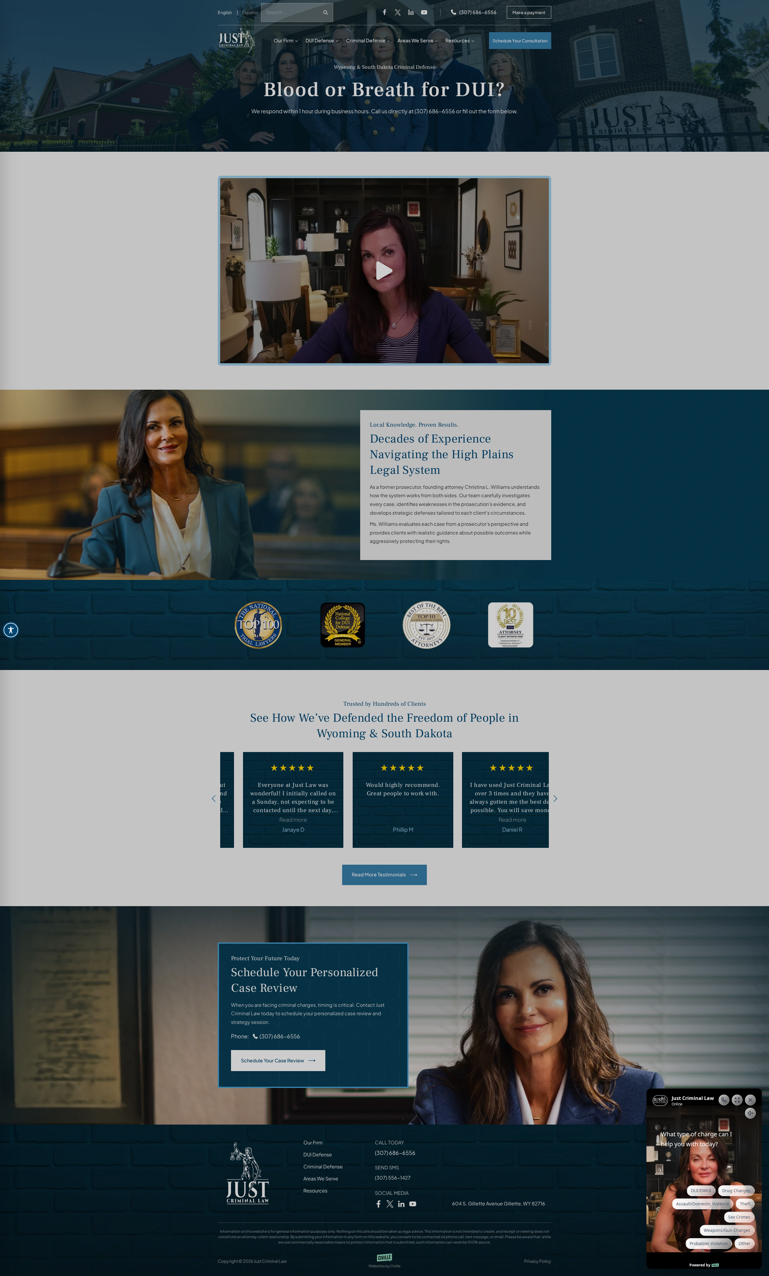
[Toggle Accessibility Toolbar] (11, 630)
